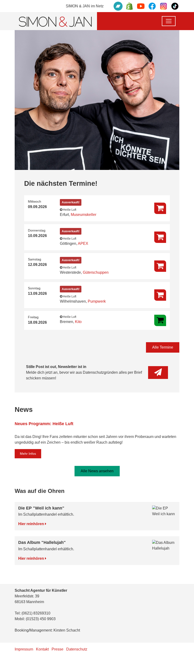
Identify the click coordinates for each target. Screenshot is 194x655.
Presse (57, 649)
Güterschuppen (96, 272)
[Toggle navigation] (169, 21)
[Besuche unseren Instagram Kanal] (163, 6)
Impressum (24, 649)
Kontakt (42, 649)
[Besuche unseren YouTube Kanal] (140, 6)
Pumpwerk (97, 301)
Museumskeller (83, 215)
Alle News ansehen (97, 471)
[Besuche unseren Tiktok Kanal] (174, 6)
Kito (78, 322)
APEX (83, 243)
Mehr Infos (28, 453)
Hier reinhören (31, 524)
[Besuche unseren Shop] (129, 6)
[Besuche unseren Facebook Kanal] (152, 6)
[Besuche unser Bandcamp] (118, 6)
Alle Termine (162, 347)
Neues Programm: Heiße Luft (44, 423)
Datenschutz (76, 649)
